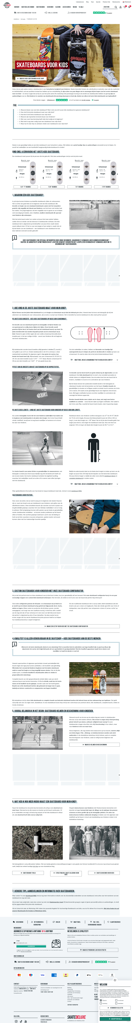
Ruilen (58, 922)
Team (92, 2)
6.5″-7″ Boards (26, 187)
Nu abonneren (31, 946)
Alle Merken (97, 991)
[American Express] (54, 975)
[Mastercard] (19, 975)
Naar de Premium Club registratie (94, 950)
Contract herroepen (72, 1005)
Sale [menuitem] (81, 7)
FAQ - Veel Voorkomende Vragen (75, 998)
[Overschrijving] (112, 975)
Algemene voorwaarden (46, 1020)
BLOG (95, 995)
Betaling (69, 987)
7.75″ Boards (106, 187)
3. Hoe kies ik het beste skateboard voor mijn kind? (35, 114)
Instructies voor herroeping (73, 992)
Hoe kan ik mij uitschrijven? (26, 951)
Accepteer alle (116, 1019)
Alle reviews (70, 996)
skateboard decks (109, 476)
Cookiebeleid (117, 1015)
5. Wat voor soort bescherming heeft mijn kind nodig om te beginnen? (41, 119)
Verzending (19, 922)
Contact (69, 1001)
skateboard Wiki (76, 491)
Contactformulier (18, 993)
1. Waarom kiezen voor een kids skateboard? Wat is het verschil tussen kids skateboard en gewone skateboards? (54, 110)
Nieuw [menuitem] (75, 7)
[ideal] (66, 975)
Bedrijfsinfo (45, 1016)
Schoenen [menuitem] (50, 7)
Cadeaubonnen (80, 2)
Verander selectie (116, 1008)
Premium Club (106, 2)
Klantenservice (116, 2)
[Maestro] (31, 975)
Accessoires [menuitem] (67, 7)
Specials (98, 2)
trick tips (35, 866)
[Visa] (43, 975)
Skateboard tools (29, 873)
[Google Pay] (101, 975)
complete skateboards (76, 478)
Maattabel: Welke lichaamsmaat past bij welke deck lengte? (94, 360)
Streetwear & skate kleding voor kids (67, 874)
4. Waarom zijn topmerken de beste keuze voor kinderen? (37, 117)
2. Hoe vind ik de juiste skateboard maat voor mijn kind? (36, 112)
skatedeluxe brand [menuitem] (27, 7)
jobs (95, 989)
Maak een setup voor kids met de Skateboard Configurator (67, 626)
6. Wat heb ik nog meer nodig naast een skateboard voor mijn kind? (40, 121)
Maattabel (77, 922)
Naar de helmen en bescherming (96, 745)
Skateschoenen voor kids (105, 873)
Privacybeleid (44, 1022)
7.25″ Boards (52, 187)
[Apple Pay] (89, 975)
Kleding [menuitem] (58, 7)
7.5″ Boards (79, 187)
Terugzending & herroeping (73, 991)
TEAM (96, 997)
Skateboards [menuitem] (40, 7)
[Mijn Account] (120, 7)
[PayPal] (77, 975)
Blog (87, 2)
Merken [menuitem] (16, 7)
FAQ (14, 105)
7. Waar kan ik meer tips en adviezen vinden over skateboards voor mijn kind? (43, 123)
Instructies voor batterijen (73, 999)
